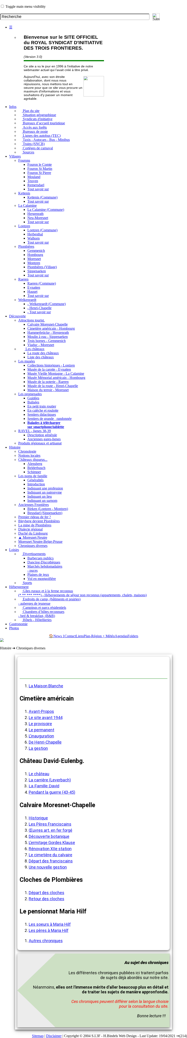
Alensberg (34, 464)
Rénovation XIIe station (50, 848)
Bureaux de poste (35, 131)
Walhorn (33, 238)
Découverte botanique (49, 836)
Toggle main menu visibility (25, 6)
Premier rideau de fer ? (34, 517)
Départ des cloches (46, 892)
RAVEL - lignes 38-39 (34, 431)
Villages (15, 156)
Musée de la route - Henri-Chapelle (52, 386)
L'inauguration (41, 736)
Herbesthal (35, 234)
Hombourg (35, 255)
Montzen (33, 263)
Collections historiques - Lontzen (51, 365)
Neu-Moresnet (37, 218)
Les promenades (30, 394)
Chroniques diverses (32, 546)
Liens (80, 636)
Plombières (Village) (42, 267)
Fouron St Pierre (39, 173)
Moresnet (34, 259)
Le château (39, 773)
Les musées (26, 361)
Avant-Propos (41, 711)
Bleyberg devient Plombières (39, 521)
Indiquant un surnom (42, 500)
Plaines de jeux (38, 574)
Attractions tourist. (31, 320)
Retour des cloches (46, 898)
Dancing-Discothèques (43, 562)
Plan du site (30, 111)
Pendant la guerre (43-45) (52, 792)
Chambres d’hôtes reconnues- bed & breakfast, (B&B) (41, 614)
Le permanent (41, 729)
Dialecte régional (30, 529)
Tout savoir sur (38, 189)
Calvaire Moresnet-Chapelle (47, 324)
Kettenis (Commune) (42, 197)
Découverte (17, 316)
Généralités (35, 480)
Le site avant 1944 (45, 717)
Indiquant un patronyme (44, 492)
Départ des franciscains (51, 861)
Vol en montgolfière (41, 579)
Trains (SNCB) (33, 144)
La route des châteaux (43, 353)
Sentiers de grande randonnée (49, 419)
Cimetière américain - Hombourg (51, 328)
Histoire (15, 447)
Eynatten (33, 287)
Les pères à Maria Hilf (48, 930)
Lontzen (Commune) (42, 230)
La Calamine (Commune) (45, 210)
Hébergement (19, 587)
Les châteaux (34, 349)
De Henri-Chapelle (45, 742)
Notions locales (29, 455)
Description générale (42, 435)
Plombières (26, 246)
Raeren (23, 279)
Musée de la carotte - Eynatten (49, 369)
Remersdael (35, 185)
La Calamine (27, 205)
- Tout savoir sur (39, 312)
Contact (70, 636)
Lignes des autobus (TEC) (41, 136)
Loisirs (14, 550)
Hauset (32, 291)
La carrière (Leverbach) (50, 780)
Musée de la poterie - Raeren (48, 382)
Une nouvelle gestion (48, 867)
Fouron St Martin (39, 169)
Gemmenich (36, 250)
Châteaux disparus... (32, 460)
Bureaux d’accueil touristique (43, 123)
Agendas (121, 636)
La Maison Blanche (46, 685)
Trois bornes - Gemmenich (46, 341)
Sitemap (38, 1036)
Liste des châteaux (40, 357)
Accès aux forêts (34, 127)
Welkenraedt (27, 300)
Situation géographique (39, 115)
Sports (27, 583)
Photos (14, 628)
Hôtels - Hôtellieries (37, 620)
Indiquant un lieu (39, 496)
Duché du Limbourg (33, 533)
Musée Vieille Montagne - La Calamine (55, 373)
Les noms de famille (32, 476)
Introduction (36, 484)
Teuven (32, 181)
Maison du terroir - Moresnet (48, 390)
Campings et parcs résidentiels (44, 608)
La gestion (38, 748)
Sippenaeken (36, 271)
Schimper (34, 472)
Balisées (33, 402)
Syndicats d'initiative (37, 119)
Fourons (24, 160)
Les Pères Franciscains (50, 824)
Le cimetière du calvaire (50, 854)
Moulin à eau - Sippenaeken (47, 337)
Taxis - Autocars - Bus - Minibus (46, 140)
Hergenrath (35, 214)
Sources (28, 152)
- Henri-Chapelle (39, 308)
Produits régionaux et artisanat (40, 443)
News (59, 636)
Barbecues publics (40, 558)
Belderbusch (36, 468)
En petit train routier (41, 406)
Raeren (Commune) (41, 283)
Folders (132, 636)
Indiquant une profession (45, 488)
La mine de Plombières (34, 525)
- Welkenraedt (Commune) (46, 304)
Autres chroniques (46, 940)
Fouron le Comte (39, 164)
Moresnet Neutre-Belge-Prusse (40, 541)
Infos (12, 107)
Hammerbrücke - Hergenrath (48, 332)
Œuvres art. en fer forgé (50, 830)
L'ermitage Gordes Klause (52, 842)
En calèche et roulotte (42, 410)
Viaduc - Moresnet (40, 345)
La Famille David (44, 786)
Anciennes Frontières (33, 505)
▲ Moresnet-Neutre (32, 537)
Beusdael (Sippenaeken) (44, 513)
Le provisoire (40, 723)
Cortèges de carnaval (37, 148)
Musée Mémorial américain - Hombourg (56, 378)
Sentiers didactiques (41, 414)
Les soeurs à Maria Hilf (50, 924)
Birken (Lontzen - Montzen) (47, 509)
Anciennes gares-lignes (44, 439)
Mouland (33, 177)
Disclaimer (54, 1036)
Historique (38, 818)
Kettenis (24, 193)
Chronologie (27, 451)
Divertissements (34, 554)
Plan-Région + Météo (99, 636)
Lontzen (24, 226)
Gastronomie (18, 624)
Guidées (33, 398)
